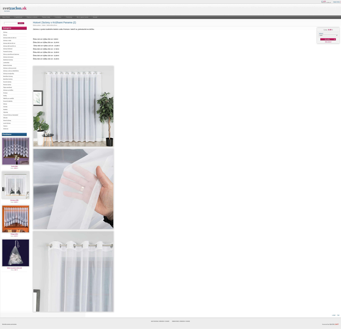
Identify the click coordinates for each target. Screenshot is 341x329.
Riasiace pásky (7, 84)
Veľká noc (5, 128)
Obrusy (5, 104)
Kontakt (95, 17)
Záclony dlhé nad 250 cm (9, 46)
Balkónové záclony (8, 59)
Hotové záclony (7, 120)
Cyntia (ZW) (14, 166)
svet (15, 8)
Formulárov (58, 17)
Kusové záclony (7, 82)
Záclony (5, 32)
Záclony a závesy (37, 25)
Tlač (338, 315)
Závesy (5, 35)
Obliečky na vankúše (8, 98)
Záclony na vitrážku (8, 90)
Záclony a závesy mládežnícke (11, 71)
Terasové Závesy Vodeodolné (10, 115)
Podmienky (69, 17)
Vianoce (5, 126)
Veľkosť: (321, 33)
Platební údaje (46, 17)
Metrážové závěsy (8, 79)
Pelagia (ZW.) (14, 234)
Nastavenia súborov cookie (160, 321)
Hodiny (5, 95)
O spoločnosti (18, 17)
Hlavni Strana (6, 17)
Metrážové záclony (8, 76)
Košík (324, 1)
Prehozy (5, 93)
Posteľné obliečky (7, 101)
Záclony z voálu (7, 40)
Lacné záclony (7, 123)
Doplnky (5, 109)
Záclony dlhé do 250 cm (9, 43)
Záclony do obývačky (8, 73)
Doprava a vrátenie (32, 17)
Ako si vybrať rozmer (82, 17)
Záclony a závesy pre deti (9, 68)
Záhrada (5, 117)
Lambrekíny (6, 62)
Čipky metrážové (7, 87)
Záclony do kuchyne (8, 57)
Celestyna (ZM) (14, 200)
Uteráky (5, 106)
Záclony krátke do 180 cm (9, 37)
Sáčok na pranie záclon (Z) (14, 268)
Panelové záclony (7, 51)
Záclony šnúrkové (7, 48)
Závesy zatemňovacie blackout (11, 54)
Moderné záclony (7, 65)
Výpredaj (5, 112)
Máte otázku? (328, 41)
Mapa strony (336, 2)
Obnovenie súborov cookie (181, 321)
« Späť (333, 315)
